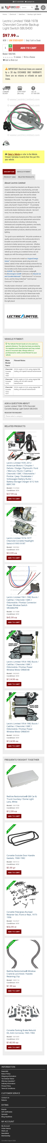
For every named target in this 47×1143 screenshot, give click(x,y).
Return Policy (5, 1074)
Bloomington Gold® (14, 274)
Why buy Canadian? (8, 1081)
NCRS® (9, 271)
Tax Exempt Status (7, 1079)
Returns (4, 1100)
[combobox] (24, 416)
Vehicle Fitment (23, 172)
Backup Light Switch (34, 14)
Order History (6, 1128)
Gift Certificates (6, 1112)
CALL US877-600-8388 (35, 92)
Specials (4, 1114)
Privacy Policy (6, 1086)
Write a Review (29, 56)
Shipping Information (8, 1076)
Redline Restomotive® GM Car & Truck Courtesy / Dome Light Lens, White (22, 799)
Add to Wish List (11, 59)
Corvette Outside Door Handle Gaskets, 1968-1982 (21, 856)
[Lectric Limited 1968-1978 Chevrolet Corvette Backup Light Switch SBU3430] (23, 117)
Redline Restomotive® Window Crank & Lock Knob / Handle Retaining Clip (21, 974)
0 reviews (17, 56)
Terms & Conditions (8, 1088)
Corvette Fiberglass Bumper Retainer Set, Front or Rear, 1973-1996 (22, 914)
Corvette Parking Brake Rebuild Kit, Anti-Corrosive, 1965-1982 (21, 1031)
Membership (5, 1136)
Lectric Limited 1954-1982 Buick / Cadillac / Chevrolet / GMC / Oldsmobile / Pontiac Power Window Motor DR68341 (22, 727)
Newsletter (5, 1133)
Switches (22, 14)
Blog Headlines (6, 1117)
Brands (3, 1109)
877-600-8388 (19, 2)
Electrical (13, 14)
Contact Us (30, 2)
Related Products (26, 177)
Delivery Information (8, 1083)
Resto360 (4, 1071)
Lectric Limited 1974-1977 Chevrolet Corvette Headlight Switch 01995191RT (20, 541)
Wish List (4, 1131)
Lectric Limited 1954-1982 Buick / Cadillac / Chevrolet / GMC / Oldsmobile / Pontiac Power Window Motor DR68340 (22, 665)
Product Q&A (10, 177)
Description (9, 172)
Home (5, 14)
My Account (5, 1126)
